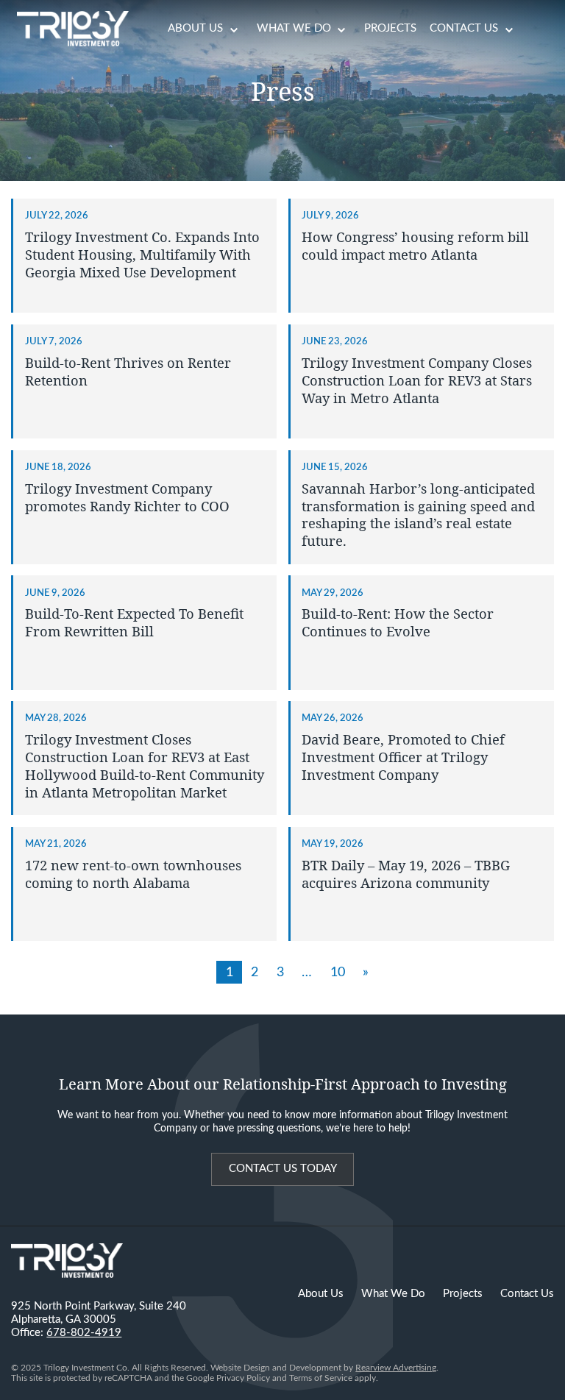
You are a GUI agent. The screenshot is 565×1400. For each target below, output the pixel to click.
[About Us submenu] (234, 29)
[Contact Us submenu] (509, 29)
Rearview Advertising (395, 1367)
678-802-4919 (83, 1332)
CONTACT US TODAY (283, 1168)
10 (337, 972)
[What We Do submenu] (341, 29)
